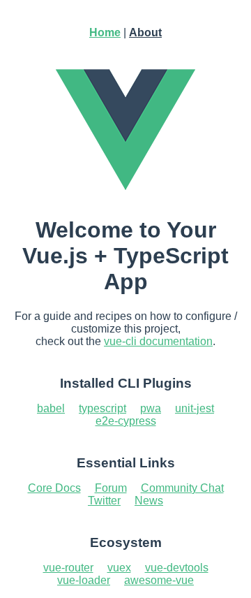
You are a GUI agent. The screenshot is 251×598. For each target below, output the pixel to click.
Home (105, 32)
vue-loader (83, 580)
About (145, 32)
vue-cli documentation (158, 341)
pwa (150, 408)
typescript (102, 408)
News (149, 500)
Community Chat (182, 488)
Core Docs (54, 488)
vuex (119, 568)
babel (51, 408)
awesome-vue (159, 580)
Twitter (104, 500)
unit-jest (194, 408)
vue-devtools (176, 568)
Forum (111, 488)
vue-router (68, 568)
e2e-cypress (126, 421)
